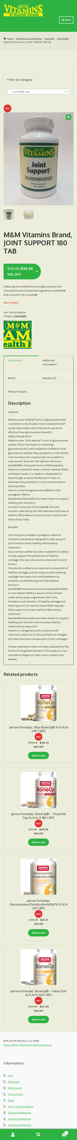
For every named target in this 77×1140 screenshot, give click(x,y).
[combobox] (38, 91)
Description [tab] (15, 360)
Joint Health (63, 38)
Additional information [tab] (50, 362)
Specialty (49, 38)
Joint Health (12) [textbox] (37, 91)
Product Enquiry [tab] (17, 391)
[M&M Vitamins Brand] (18, 335)
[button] (68, 117)
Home (10, 38)
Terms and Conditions (21, 1106)
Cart (10, 1075)
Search (38, 1134)
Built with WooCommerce (36, 1044)
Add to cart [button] (38, 755)
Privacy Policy (15, 1094)
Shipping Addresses (19, 1112)
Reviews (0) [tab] (49, 378)
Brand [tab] (11, 378)
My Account (15, 1087)
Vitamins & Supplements (29, 38)
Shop (11, 1100)
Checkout (14, 1081)
